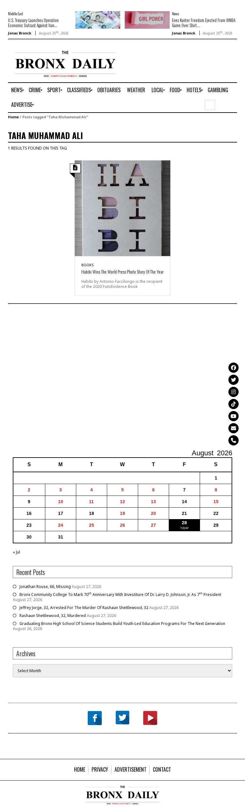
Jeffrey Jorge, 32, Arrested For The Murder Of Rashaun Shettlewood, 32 (83, 607)
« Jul (16, 552)
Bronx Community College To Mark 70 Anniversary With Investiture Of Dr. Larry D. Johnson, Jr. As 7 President (120, 594)
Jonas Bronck (19, 33)
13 (153, 501)
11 (91, 501)
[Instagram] (233, 392)
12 (122, 501)
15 (216, 501)
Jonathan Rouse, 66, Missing (45, 586)
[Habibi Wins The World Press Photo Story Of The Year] (122, 207)
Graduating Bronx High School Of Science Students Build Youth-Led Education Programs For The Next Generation (122, 623)
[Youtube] (233, 416)
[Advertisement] (122, 377)
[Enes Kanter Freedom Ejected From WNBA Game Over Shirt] (147, 19)
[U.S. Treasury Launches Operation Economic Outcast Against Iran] (97, 19)
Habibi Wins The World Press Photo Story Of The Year (122, 271)
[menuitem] (17, 90)
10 (60, 501)
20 (153, 513)
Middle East (15, 13)
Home (13, 116)
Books (87, 264)
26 (122, 525)
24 (60, 525)
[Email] (233, 428)
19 (122, 513)
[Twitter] (233, 380)
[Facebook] (233, 368)
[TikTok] (233, 404)
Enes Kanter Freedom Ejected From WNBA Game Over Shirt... (203, 22)
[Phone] (233, 440)
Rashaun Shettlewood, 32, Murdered (52, 615)
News (175, 13)
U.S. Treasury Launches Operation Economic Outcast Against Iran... (33, 22)
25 (91, 525)
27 (153, 525)
